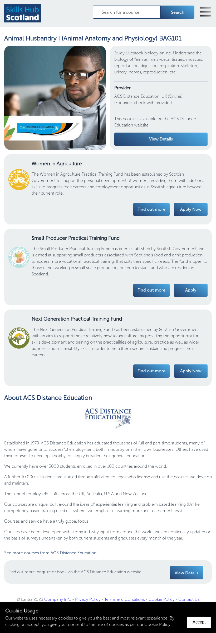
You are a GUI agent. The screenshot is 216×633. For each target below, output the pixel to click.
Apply (190, 290)
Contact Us (189, 599)
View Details (161, 139)
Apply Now (191, 209)
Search (177, 12)
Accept (199, 622)
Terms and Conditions (124, 599)
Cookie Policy (162, 599)
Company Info (57, 599)
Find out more (151, 209)
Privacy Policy (88, 599)
